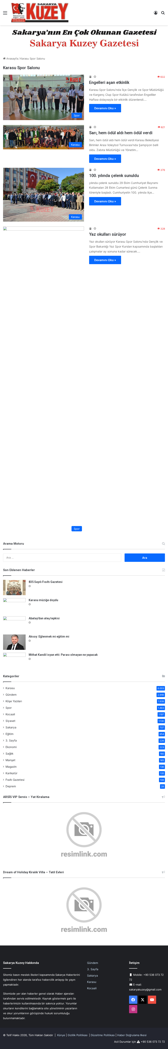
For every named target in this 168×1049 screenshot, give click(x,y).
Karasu (10, 688)
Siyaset (10, 720)
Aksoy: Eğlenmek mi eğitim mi (49, 636)
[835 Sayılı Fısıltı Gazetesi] (14, 587)
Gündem (11, 694)
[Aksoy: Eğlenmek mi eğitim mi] (14, 642)
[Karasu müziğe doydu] (14, 605)
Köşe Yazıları (14, 701)
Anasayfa (12, 58)
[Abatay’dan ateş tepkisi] (14, 624)
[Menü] (5, 14)
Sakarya (11, 727)
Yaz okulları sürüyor (107, 234)
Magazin (11, 766)
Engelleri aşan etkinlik (109, 82)
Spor (9, 707)
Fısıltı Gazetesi (15, 779)
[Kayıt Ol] (156, 14)
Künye (61, 1035)
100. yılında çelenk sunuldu (114, 175)
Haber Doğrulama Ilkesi (131, 1035)
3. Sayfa (11, 740)
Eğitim (10, 734)
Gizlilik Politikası (77, 1035)
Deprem (11, 786)
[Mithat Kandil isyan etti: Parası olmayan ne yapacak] (14, 660)
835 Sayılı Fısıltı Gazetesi (45, 582)
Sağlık (9, 753)
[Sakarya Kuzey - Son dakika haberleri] (40, 12)
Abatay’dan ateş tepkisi (44, 618)
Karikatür (11, 773)
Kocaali (10, 714)
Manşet (10, 760)
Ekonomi (11, 747)
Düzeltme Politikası (103, 1035)
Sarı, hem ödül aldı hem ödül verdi (120, 132)
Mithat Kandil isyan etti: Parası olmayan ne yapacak (63, 654)
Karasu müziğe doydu (43, 600)
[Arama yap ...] (163, 14)
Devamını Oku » (105, 108)
